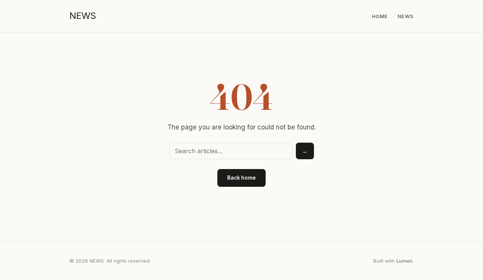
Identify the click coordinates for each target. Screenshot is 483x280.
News (406, 16)
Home (380, 16)
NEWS (82, 15)
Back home (241, 178)
